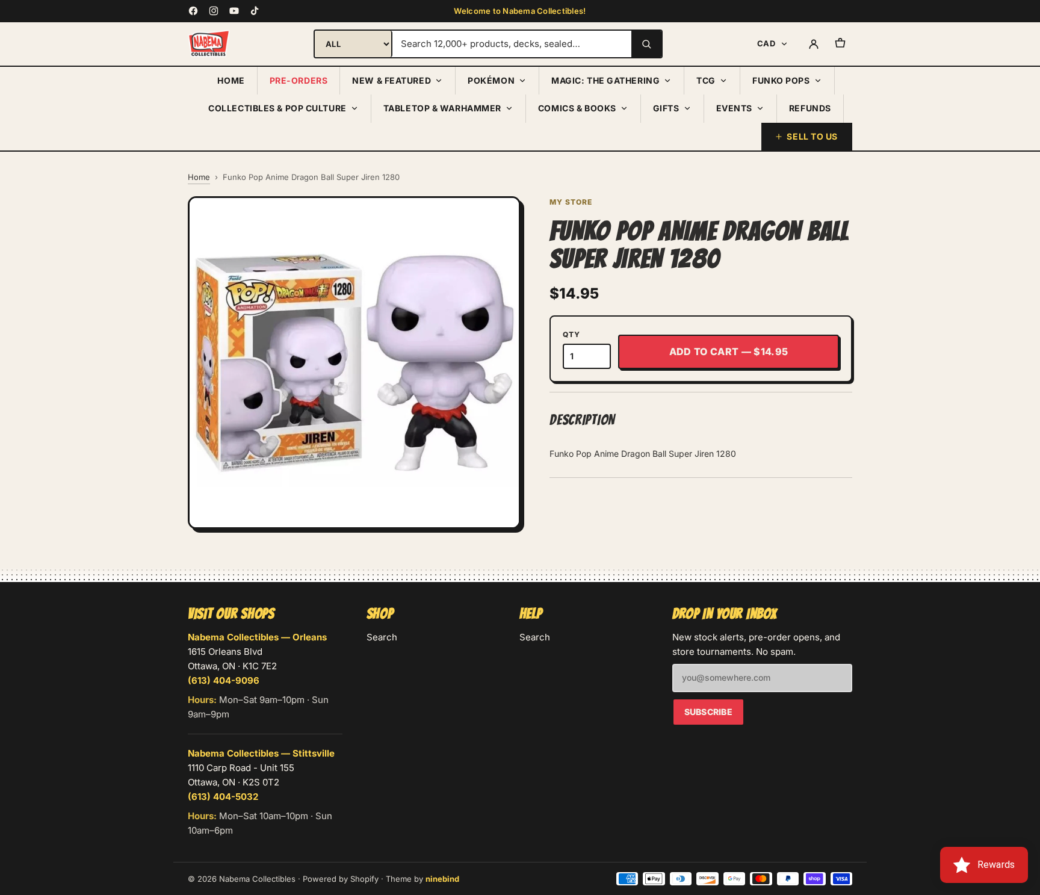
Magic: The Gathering (605, 80)
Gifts (666, 108)
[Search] (646, 44)
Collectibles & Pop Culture (277, 108)
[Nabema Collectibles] (209, 43)
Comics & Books (577, 108)
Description (582, 419)
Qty (571, 334)
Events (734, 108)
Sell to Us (812, 136)
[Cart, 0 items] (840, 44)
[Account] (814, 44)
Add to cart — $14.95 (728, 351)
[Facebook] (193, 10)
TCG (706, 80)
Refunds (810, 108)
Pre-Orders (299, 80)
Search (382, 637)
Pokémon (491, 80)
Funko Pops (781, 80)
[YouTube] (234, 10)
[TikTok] (254, 10)
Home (230, 80)
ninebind (442, 879)
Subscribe (708, 712)
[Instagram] (213, 10)
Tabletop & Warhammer (442, 108)
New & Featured (391, 80)
